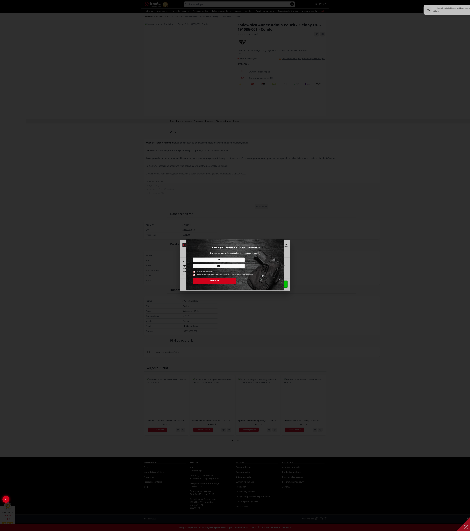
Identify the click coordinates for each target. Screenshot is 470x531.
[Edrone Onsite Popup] (235, 265)
